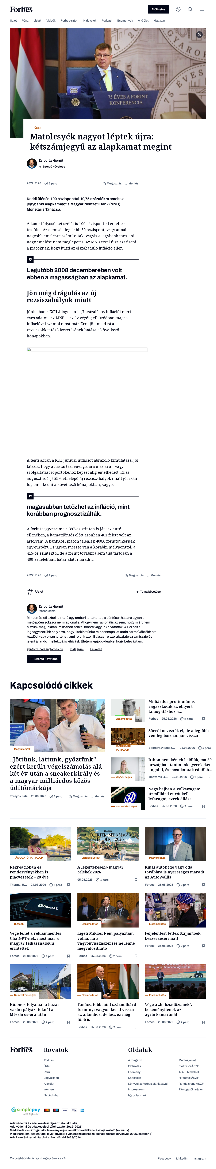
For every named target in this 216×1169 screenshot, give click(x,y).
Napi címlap (51, 1095)
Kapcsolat (134, 1077)
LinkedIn (182, 1158)
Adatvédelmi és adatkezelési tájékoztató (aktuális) (44, 1123)
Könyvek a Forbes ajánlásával (147, 1083)
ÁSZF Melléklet (189, 1072)
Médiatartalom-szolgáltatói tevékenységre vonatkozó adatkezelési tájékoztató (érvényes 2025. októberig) (81, 1133)
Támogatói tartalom (191, 1089)
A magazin (135, 1060)
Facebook (164, 1158)
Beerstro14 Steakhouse (162, 747)
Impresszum (136, 1089)
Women (49, 1089)
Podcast (106, 20)
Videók (50, 20)
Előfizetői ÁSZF (189, 1066)
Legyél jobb (51, 1077)
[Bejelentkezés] (178, 9)
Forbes (153, 718)
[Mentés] (204, 719)
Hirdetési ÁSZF (189, 1077)
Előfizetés (158, 9)
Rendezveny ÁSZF (191, 1083)
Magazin (159, 20)
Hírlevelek (89, 20)
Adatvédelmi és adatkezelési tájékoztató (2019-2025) (46, 1126)
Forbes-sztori (69, 20)
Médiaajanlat (187, 1060)
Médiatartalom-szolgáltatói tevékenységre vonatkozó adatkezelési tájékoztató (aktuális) (69, 1130)
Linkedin (96, 649)
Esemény (134, 1072)
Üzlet (13, 20)
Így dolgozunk (137, 1095)
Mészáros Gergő (158, 777)
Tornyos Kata (19, 796)
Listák (37, 20)
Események (125, 20)
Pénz (25, 20)
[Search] (190, 9)
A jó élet (143, 20)
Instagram (77, 649)
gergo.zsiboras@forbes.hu (45, 649)
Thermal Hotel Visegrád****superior (18, 884)
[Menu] (202, 9)
